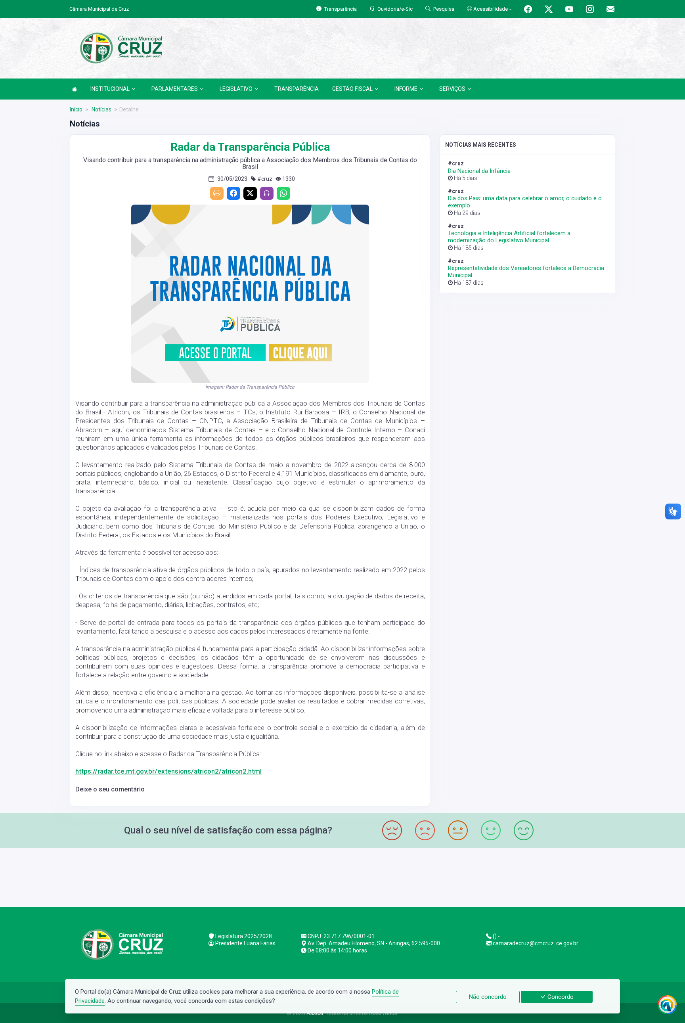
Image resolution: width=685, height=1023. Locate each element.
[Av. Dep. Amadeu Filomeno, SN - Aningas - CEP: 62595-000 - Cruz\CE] (342, 876)
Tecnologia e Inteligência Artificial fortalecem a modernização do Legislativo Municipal (509, 237)
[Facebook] (233, 193)
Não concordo (488, 996)
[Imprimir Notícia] (217, 193)
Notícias (100, 109)
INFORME (405, 89)
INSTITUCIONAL (110, 89)
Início (76, 109)
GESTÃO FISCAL (352, 89)
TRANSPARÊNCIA (296, 89)
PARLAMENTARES (174, 89)
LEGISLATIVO (236, 89)
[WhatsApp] (283, 193)
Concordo (560, 996)
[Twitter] (250, 193)
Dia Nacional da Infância (479, 170)
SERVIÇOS (452, 89)
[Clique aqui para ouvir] (267, 193)
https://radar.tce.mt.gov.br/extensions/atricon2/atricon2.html (168, 771)
